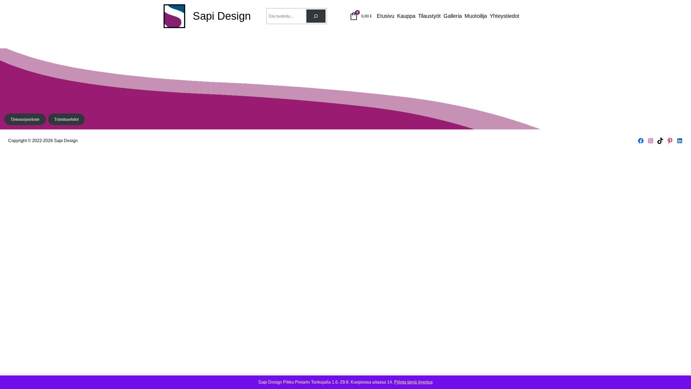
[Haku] (316, 16)
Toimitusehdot (66, 119)
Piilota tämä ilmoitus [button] (413, 382)
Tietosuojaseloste (25, 119)
